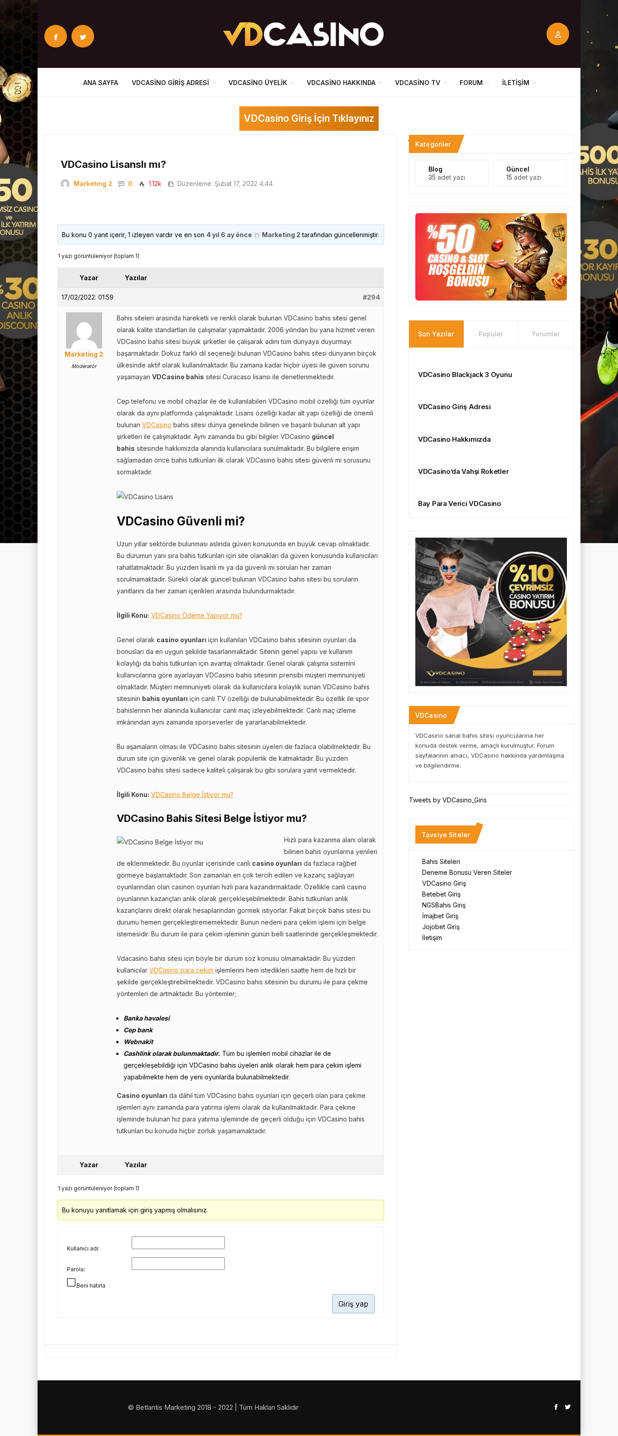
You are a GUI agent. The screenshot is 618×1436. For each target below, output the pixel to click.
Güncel (517, 169)
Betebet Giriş (441, 894)
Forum (471, 82)
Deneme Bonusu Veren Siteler (467, 872)
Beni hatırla (90, 1285)
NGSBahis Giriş (444, 905)
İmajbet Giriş (440, 916)
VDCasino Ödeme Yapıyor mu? (196, 615)
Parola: (76, 1269)
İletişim (515, 82)
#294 (371, 297)
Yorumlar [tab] (546, 334)
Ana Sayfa (100, 82)
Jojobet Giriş (441, 926)
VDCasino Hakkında (341, 82)
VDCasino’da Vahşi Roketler (463, 471)
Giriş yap (353, 1303)
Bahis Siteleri (441, 861)
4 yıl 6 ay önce (229, 235)
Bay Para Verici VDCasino (459, 503)
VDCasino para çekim (181, 970)
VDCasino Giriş (444, 883)
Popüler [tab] (491, 334)
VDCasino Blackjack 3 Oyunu (465, 374)
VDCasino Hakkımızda (454, 439)
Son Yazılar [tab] (436, 334)
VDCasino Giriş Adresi (170, 82)
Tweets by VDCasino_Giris (448, 800)
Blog (435, 169)
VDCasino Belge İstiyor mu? (192, 794)
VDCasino (156, 425)
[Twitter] (82, 36)
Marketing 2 (93, 183)
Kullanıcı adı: (83, 1248)
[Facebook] (55, 36)
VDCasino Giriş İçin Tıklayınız (309, 118)
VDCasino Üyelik (257, 82)
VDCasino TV (417, 82)
